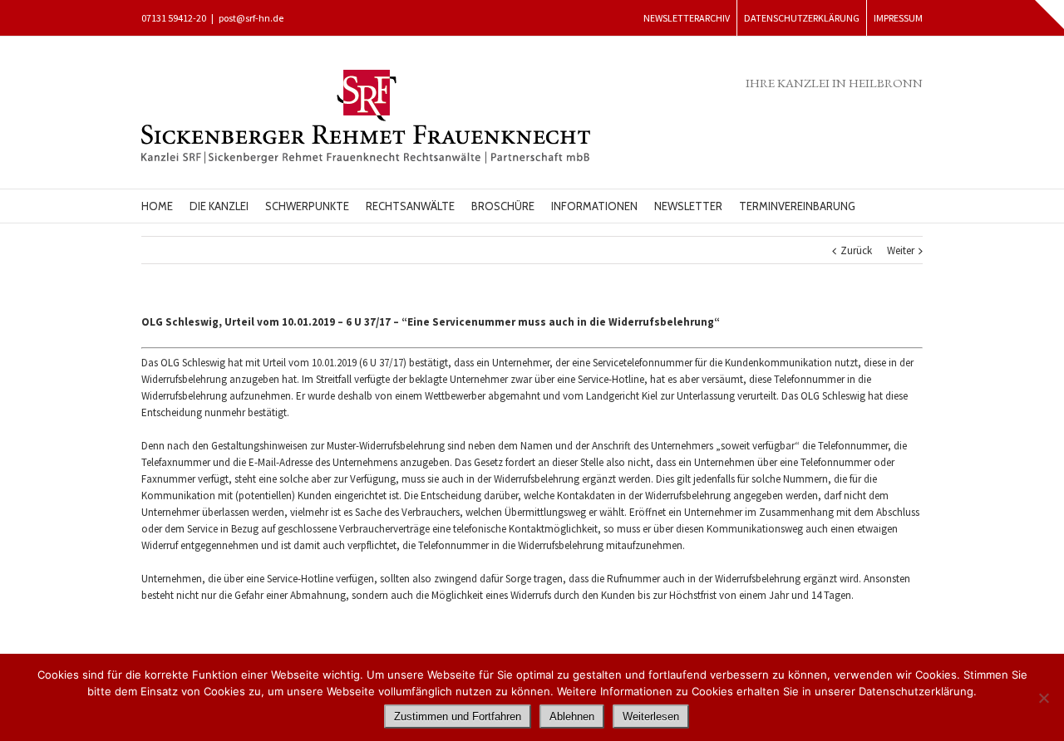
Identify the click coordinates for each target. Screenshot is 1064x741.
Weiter (900, 250)
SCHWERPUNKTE (307, 206)
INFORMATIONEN (594, 206)
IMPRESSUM (898, 18)
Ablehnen (571, 716)
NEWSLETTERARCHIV (686, 18)
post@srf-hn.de (251, 18)
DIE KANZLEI (219, 206)
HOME (157, 206)
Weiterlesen (651, 716)
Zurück (856, 250)
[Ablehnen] (1043, 697)
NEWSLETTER (688, 206)
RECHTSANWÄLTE (410, 206)
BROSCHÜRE (502, 206)
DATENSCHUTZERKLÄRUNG (802, 18)
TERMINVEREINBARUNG (797, 206)
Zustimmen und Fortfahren (457, 716)
